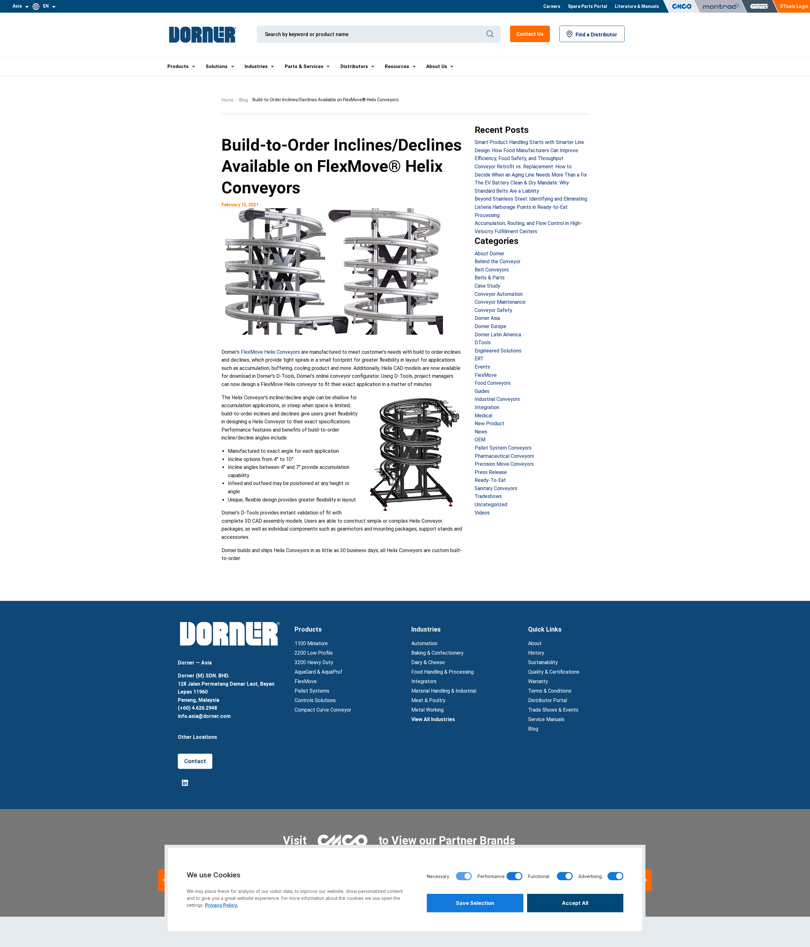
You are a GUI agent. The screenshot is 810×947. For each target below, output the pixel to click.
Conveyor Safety (493, 310)
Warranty (538, 681)
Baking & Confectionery (437, 653)
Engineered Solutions (498, 351)
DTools (483, 343)
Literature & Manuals (637, 6)
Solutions (216, 66)
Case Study (487, 286)
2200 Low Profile (314, 653)
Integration (487, 407)
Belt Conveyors (492, 270)
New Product (489, 424)
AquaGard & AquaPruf (318, 672)
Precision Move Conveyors (504, 464)
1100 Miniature (311, 643)
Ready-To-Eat (490, 480)
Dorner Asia (487, 318)
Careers (551, 6)
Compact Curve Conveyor (323, 710)
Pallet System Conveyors (503, 448)
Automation (424, 643)
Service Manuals (546, 719)
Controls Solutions (315, 700)
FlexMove (486, 375)
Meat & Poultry (428, 700)
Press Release (491, 472)
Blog (243, 100)
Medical (483, 416)
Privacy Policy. (221, 905)
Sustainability (543, 662)
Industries (256, 66)
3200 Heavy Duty (314, 662)
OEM (480, 440)
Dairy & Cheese (428, 662)
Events (482, 367)
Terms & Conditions (549, 691)
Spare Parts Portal (587, 6)
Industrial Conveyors (497, 399)
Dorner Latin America (498, 335)
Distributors (354, 66)
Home (228, 100)
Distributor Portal (547, 700)
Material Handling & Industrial (443, 691)
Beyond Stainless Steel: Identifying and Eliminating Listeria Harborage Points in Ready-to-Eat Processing (531, 207)
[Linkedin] (185, 782)
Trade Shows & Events (553, 710)
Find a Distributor (596, 35)
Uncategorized (491, 505)
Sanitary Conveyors (496, 488)
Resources (397, 66)
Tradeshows (488, 496)
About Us (436, 66)
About (535, 643)
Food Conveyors (493, 383)
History (536, 653)
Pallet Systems (312, 691)
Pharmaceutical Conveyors (504, 456)
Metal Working (427, 710)
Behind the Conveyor (497, 262)
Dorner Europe (490, 326)
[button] (645, 880)
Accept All (575, 903)
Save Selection (475, 903)
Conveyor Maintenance (500, 302)
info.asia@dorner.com (204, 716)
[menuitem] (551, 6)
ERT (479, 359)
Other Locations (197, 737)
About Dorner (489, 254)
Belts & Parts (490, 278)
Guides (482, 391)
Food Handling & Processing (442, 672)
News (481, 432)
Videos (482, 513)
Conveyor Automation (499, 294)
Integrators (424, 681)
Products (178, 66)
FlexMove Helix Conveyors (270, 352)
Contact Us (530, 34)
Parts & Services (304, 66)
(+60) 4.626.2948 (197, 708)
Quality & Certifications (553, 672)
